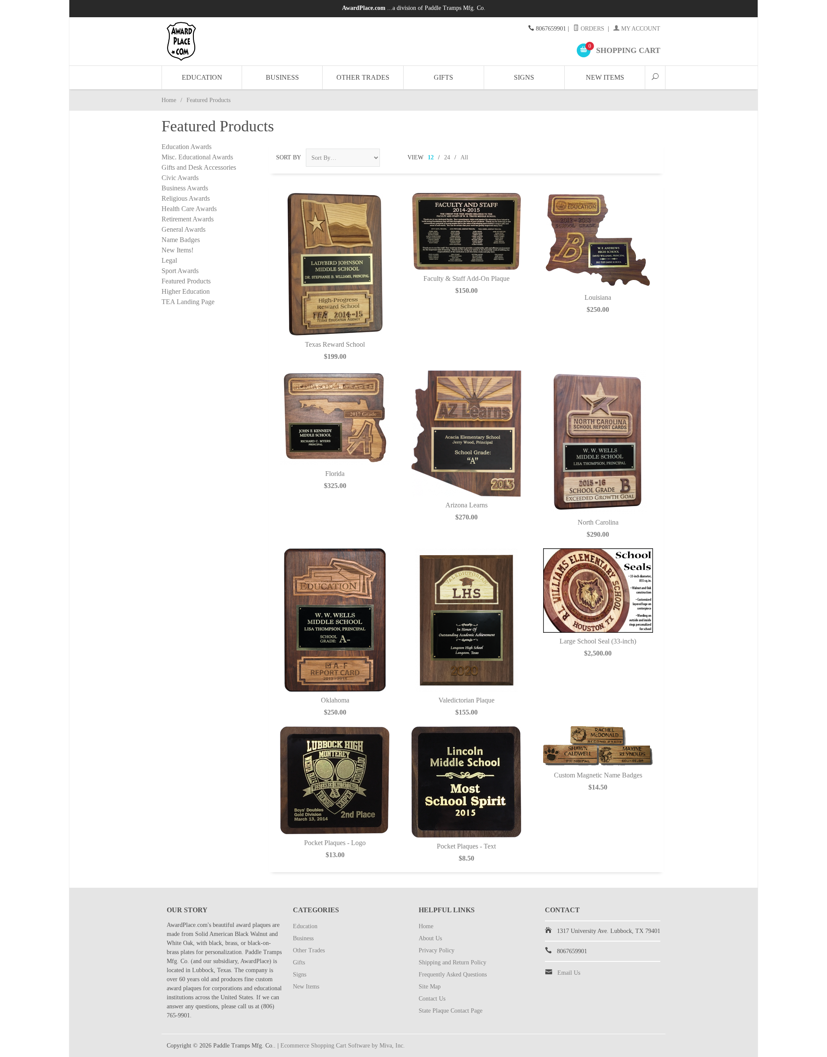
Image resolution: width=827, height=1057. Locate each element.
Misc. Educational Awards (197, 157)
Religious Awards (186, 198)
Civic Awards (180, 177)
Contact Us (432, 998)
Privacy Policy (436, 950)
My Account (639, 28)
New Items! (177, 250)
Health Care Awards (189, 208)
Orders (591, 28)
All (464, 157)
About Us (430, 938)
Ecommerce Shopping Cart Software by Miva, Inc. (342, 1045)
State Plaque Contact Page (450, 1010)
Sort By (288, 157)
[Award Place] (246, 41)
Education (202, 77)
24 (447, 157)
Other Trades (362, 77)
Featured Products (186, 281)
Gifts (443, 77)
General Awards (183, 229)
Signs (524, 77)
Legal (169, 260)
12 (431, 157)
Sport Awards (180, 270)
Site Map (430, 986)
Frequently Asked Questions (453, 974)
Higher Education (186, 291)
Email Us (568, 973)
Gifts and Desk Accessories (199, 167)
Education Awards (186, 146)
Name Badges (181, 239)
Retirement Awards (188, 219)
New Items (605, 77)
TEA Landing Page (188, 301)
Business (282, 77)
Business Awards (185, 188)
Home (169, 100)
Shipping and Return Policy (452, 962)
